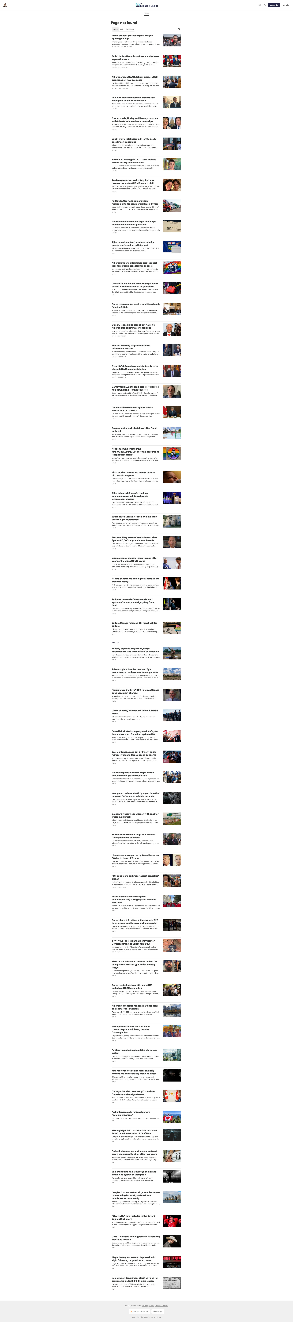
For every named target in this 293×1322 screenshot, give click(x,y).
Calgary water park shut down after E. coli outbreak (134, 429)
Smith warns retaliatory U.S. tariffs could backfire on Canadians (134, 140)
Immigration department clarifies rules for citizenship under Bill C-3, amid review (135, 1279)
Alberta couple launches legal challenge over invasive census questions (134, 223)
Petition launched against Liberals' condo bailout (134, 1051)
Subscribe (274, 5)
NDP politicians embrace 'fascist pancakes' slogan (135, 877)
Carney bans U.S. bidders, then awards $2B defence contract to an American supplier (135, 921)
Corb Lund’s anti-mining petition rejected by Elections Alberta (136, 1238)
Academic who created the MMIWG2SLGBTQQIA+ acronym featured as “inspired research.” (135, 452)
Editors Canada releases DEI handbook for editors (134, 624)
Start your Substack (140, 1311)
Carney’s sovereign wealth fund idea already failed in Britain (136, 306)
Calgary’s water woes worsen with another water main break (135, 815)
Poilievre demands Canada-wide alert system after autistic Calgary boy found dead (133, 602)
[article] (146, 42)
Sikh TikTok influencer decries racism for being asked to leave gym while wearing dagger (134, 964)
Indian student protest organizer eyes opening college (132, 37)
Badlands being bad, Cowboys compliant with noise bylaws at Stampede (134, 1173)
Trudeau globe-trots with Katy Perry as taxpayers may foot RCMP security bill (133, 182)
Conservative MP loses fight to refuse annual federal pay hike (132, 409)
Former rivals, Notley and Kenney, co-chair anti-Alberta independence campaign (135, 120)
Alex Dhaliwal (123, 67)
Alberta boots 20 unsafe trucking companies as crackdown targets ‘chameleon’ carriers (130, 496)
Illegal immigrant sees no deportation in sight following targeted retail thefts (133, 1259)
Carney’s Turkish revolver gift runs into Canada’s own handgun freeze (133, 1093)
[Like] (113, 111)
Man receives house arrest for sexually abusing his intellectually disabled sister (134, 1072)
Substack (135, 1317)
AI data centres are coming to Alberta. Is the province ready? (135, 580)
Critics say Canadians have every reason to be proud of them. (136, 1118)
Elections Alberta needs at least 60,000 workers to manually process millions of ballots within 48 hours (135, 249)
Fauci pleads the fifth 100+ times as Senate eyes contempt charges (135, 691)
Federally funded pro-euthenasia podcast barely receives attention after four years (134, 1152)
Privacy (145, 1306)
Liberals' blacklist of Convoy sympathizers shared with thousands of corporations (135, 285)
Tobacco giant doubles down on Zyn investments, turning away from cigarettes (135, 671)
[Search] (260, 5)
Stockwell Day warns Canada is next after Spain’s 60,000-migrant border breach (134, 539)
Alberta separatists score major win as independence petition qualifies (133, 774)
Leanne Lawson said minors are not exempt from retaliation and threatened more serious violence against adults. (135, 167)
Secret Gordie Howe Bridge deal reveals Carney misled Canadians (133, 836)
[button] (146, 13)
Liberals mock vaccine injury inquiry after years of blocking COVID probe (134, 559)
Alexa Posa (122, 336)
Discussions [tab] (129, 29)
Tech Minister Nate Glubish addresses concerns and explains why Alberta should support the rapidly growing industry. (135, 586)
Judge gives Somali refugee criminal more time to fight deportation (135, 518)
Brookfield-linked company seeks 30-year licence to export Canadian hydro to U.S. (135, 733)
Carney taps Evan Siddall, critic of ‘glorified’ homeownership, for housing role (136, 388)
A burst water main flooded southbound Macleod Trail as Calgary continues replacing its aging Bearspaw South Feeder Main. (136, 821)
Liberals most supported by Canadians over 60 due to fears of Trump (135, 857)
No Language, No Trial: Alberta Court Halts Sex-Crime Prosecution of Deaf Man (134, 1132)
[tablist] (123, 29)
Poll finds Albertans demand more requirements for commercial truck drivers (135, 202)
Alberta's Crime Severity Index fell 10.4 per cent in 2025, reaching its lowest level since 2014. (134, 718)
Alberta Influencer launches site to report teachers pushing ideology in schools (134, 264)
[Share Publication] (265, 5)
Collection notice (161, 1306)
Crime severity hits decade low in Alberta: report (135, 712)
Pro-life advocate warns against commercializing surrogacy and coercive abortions (134, 899)
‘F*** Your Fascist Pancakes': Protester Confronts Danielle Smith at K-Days (133, 942)
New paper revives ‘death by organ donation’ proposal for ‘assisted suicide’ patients (136, 795)
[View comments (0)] (129, 91)
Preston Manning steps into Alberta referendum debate (131, 347)
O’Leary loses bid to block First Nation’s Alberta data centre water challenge (133, 326)
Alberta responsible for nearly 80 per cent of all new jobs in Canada (135, 1007)
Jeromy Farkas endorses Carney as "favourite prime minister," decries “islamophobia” (131, 1029)
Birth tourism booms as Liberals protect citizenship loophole (133, 474)
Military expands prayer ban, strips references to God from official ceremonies (135, 650)
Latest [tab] (115, 29)
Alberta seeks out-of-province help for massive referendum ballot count (133, 244)
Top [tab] (121, 29)
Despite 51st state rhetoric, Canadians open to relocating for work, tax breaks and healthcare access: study (136, 1195)
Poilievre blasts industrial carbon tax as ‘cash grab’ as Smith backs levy (133, 99)
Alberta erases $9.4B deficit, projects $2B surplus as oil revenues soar (135, 78)
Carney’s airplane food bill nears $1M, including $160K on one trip (132, 986)
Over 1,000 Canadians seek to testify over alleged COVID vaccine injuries (135, 367)
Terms (151, 1306)
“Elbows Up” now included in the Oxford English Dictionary (133, 1217)
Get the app (157, 1311)
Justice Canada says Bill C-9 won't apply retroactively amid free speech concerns (134, 753)
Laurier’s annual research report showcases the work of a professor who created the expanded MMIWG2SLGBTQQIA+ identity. (135, 459)
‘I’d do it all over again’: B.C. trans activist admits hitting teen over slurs (134, 161)
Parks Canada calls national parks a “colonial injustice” (131, 1113)
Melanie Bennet (126, 47)
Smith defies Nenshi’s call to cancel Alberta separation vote (135, 58)
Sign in (286, 5)
